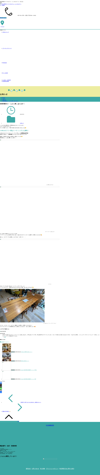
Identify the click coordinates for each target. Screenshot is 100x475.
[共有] (50, 392)
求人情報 (42, 468)
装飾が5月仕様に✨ (6, 411)
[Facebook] (50, 383)
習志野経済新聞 (5, 81)
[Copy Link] (50, 390)
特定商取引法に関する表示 (66, 468)
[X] (50, 385)
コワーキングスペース (7, 48)
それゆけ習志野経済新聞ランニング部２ (28, 370)
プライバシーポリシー (52, 468)
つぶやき (13, 360)
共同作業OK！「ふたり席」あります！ (10, 101)
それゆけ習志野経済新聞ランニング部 (28, 379)
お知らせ (4, 99)
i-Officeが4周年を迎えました (26, 351)
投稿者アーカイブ (5, 341)
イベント (13, 379)
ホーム (3, 97)
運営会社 (28, 468)
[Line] (50, 388)
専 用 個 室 (4, 62)
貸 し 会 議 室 (5, 72)
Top (18, 421)
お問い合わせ (3, 17)
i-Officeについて (5, 32)
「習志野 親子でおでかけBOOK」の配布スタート (30, 402)
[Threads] (50, 386)
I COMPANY (50, 425)
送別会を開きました (25, 360)
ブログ (3, 98)
